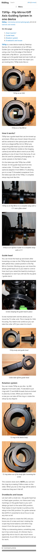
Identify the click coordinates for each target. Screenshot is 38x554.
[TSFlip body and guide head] (19, 348)
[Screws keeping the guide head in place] (19, 309)
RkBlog (5, 2)
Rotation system (12, 38)
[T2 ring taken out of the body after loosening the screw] (19, 472)
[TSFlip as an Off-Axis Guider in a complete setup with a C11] (19, 245)
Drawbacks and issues (14, 40)
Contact (33, 2)
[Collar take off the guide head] (19, 375)
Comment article (10, 548)
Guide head (10, 35)
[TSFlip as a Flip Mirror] (19, 125)
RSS (29, 2)
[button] (19, 7)
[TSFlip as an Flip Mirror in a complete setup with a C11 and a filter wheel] (19, 203)
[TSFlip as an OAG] (19, 91)
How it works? (11, 33)
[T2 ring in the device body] (19, 435)
